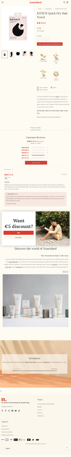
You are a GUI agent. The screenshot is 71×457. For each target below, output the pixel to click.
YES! (18, 233)
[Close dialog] (67, 213)
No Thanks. (18, 237)
